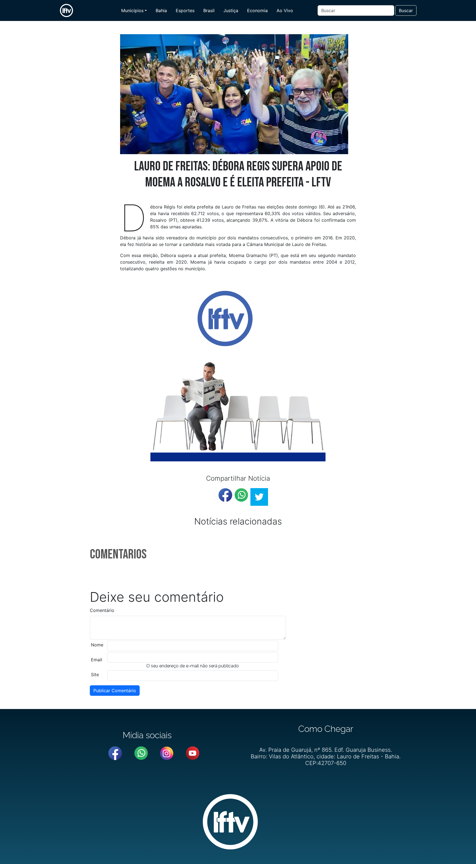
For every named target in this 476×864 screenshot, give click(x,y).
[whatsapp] (241, 495)
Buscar (406, 10)
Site (95, 674)
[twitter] (259, 497)
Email (96, 659)
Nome (97, 645)
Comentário (102, 610)
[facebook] (225, 495)
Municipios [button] (132, 10)
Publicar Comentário (114, 690)
